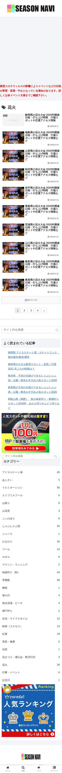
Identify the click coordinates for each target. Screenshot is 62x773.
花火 (31, 664)
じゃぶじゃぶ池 (31, 526)
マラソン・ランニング (31, 564)
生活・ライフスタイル (31, 618)
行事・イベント (31, 672)
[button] (57, 330)
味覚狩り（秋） (31, 572)
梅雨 (31, 587)
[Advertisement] (31, 50)
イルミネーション (31, 487)
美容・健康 (31, 641)
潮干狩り (31, 610)
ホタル (31, 557)
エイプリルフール (31, 495)
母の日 (31, 595)
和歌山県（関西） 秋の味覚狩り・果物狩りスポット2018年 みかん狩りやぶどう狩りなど (33, 404)
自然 (31, 649)
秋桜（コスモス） (31, 626)
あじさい (31, 480)
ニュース (31, 533)
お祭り (31, 503)
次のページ (31, 300)
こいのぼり (31, 518)
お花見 (31, 510)
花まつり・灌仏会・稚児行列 (31, 657)
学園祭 (31, 580)
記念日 (31, 680)
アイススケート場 (31, 472)
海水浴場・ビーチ (31, 603)
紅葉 (31, 634)
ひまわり (31, 541)
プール (31, 549)
